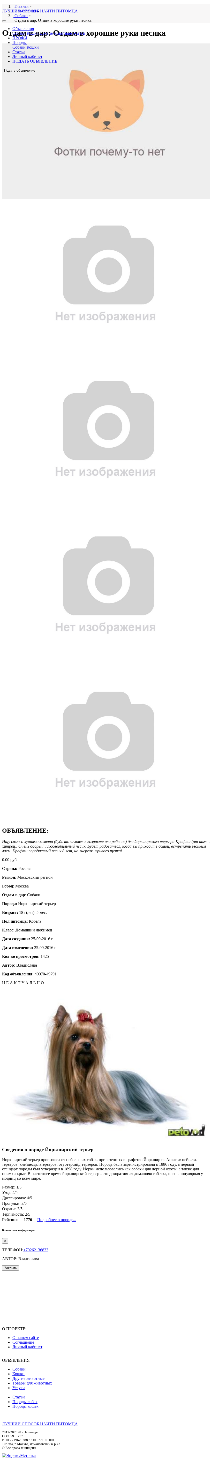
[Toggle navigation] (4, 21)
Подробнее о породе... (56, 1219)
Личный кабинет (27, 56)
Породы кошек (25, 1406)
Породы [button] (19, 42)
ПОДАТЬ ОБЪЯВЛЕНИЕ (34, 61)
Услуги (79, 33)
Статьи (18, 52)
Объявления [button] (23, 28)
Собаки (19, 33)
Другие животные (56, 33)
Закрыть (10, 1268)
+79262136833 (35, 1250)
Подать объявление (19, 70)
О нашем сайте (25, 1337)
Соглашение (23, 1342)
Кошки (33, 33)
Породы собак (24, 1401)
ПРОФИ (19, 38)
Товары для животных (32, 1383)
